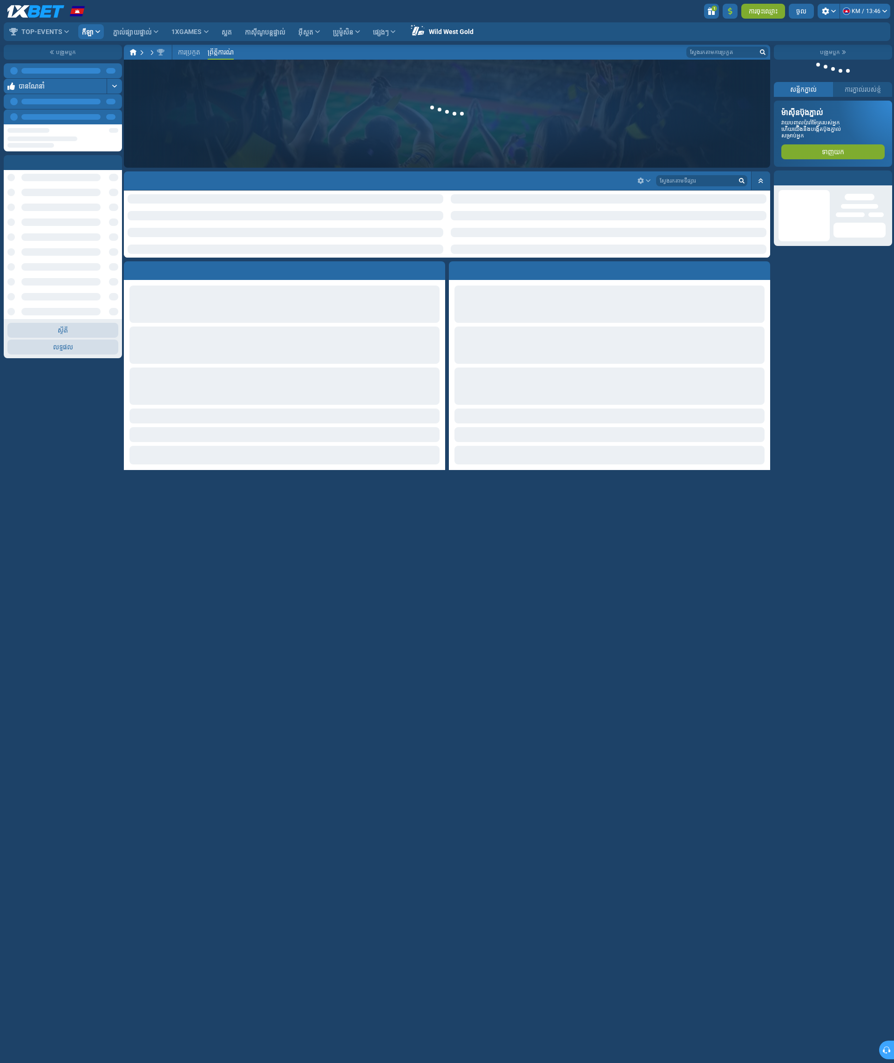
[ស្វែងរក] (762, 52)
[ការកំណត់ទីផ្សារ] (644, 181)
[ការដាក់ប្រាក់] (730, 11)
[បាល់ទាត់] (147, 52)
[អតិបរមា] (114, 86)
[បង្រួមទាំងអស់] (761, 180)
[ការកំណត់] (829, 11)
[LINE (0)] (133, 52)
